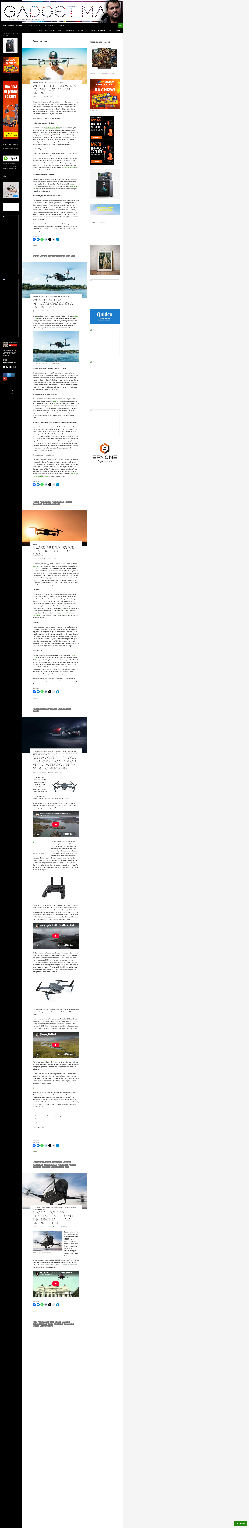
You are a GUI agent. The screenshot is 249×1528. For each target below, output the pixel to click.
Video (36, 1227)
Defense (53, 708)
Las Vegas (58, 1324)
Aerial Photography (41, 708)
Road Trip (37, 1167)
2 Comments (51, 311)
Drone (36, 256)
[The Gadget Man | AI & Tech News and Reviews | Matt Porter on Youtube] (5, 379)
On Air (52, 30)
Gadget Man (43, 297)
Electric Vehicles (54, 1207)
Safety (36, 1326)
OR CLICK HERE (9, 367)
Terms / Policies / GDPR (113, 30)
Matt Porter (53, 753)
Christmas (43, 751)
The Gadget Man (63, 297)
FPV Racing (37, 504)
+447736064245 (9, 362)
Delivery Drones (64, 708)
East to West (57, 1162)
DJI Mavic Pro (38, 1162)
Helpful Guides (57, 83)
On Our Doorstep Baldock (68, 753)
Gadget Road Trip (42, 753)
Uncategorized (50, 755)
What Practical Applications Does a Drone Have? (53, 303)
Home (39, 30)
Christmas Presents (54, 751)
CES (34, 1207)
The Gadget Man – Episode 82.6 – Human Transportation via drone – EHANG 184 (53, 1217)
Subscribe (240, 1523)
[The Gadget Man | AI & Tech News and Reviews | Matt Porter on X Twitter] (9, 375)
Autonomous (43, 1321)
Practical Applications (57, 256)
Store (46, 30)
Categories (100, 30)
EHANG (44, 1207)
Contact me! (79, 30)
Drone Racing (46, 501)
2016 (35, 1321)
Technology (52, 297)
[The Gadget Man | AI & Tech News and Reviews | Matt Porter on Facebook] (5, 375)
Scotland (46, 1167)
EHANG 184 (66, 1321)
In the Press (69, 30)
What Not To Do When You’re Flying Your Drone (54, 89)
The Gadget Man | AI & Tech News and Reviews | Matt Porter (35, 26)
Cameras (36, 751)
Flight (51, 1324)
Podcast (74, 1207)
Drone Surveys (58, 501)
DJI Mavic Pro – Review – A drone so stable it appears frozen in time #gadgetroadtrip (55, 763)
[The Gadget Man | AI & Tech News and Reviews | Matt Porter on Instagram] (13, 375)
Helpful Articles (45, 83)
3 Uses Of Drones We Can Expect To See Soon (53, 551)
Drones (35, 83)
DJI (63, 751)
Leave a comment (55, 97)
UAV (73, 256)
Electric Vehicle (40, 1324)
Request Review (90, 30)
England (67, 1162)
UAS (68, 256)
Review (73, 1164)
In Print (60, 30)
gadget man (38, 1164)
